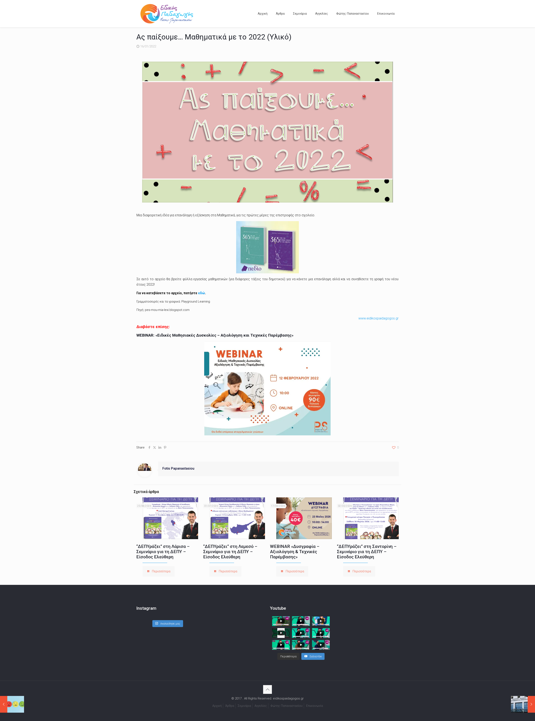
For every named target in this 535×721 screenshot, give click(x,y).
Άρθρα (229, 706)
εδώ (201, 293)
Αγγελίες (261, 706)
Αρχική (217, 706)
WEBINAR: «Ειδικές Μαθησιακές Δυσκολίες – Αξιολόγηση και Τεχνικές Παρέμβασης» (214, 335)
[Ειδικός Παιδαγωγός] (166, 13)
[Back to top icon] (267, 689)
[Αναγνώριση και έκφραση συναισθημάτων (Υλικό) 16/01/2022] (12, 704)
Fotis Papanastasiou (178, 468)
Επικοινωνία (314, 706)
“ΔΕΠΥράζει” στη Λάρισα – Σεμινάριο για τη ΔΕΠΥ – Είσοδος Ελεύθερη (163, 551)
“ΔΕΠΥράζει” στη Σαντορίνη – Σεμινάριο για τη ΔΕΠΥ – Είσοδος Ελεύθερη (366, 551)
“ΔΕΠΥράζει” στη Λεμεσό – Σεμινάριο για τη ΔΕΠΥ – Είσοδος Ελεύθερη (230, 551)
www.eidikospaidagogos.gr (378, 318)
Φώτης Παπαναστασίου (286, 706)
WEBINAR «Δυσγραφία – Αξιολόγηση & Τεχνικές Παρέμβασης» (294, 551)
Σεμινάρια (244, 706)
